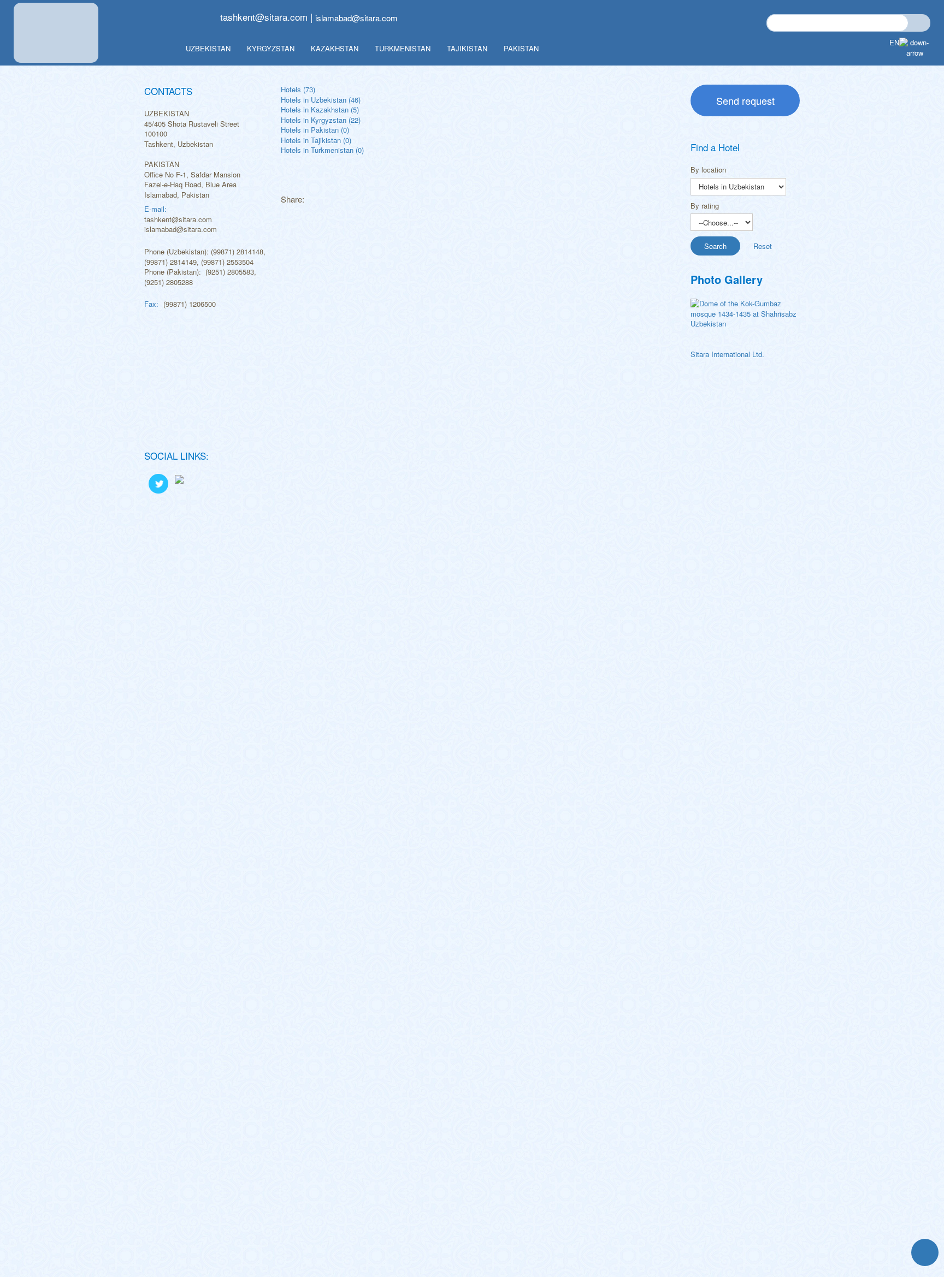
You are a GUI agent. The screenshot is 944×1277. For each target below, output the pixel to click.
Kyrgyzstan (270, 48)
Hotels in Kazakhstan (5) (320, 109)
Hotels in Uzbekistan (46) (321, 99)
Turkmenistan (402, 48)
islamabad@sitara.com (356, 17)
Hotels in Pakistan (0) (315, 129)
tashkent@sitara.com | (266, 16)
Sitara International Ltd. (727, 354)
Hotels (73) (298, 89)
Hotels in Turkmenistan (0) (322, 150)
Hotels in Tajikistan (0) (316, 140)
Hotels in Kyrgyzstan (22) (321, 120)
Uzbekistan (208, 48)
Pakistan (521, 48)
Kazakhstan (334, 48)
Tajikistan (467, 48)
